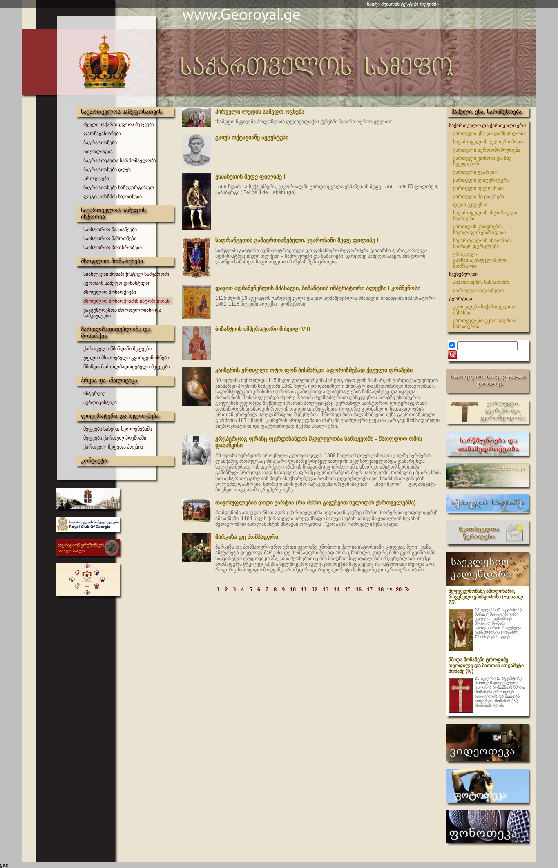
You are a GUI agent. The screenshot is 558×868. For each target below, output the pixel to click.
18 (381, 590)
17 (370, 590)
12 (314, 590)
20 (399, 590)
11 (303, 590)
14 (336, 590)
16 (359, 590)
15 (347, 590)
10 (293, 590)
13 (325, 590)
